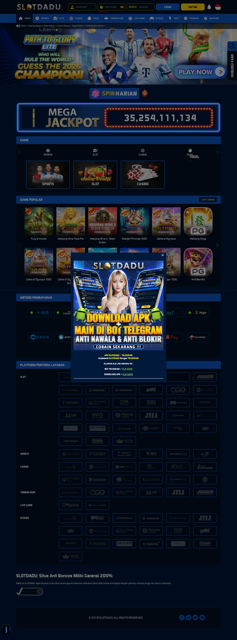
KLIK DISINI (127, 368)
